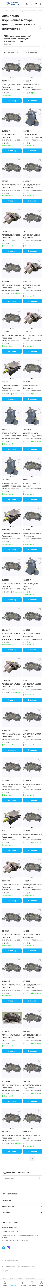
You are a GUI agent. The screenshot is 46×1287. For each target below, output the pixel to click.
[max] (8, 1247)
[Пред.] (12, 1158)
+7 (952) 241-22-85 (9, 1227)
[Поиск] (31, 3)
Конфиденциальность (26, 1267)
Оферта (5, 1271)
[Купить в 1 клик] (19, 64)
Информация (8, 1206)
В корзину (11, 100)
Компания (6, 1200)
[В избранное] (19, 60)
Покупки (6, 1212)
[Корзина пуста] (41, 3)
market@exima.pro (10, 1231)
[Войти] (36, 3)
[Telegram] (3, 1247)
